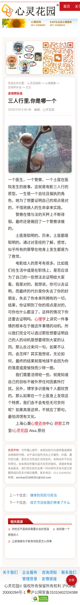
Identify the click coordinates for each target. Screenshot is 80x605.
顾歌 (58, 424)
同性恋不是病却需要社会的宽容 (30, 529)
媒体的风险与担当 (43, 495)
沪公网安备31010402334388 (54, 592)
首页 (66, 6)
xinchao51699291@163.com (33, 477)
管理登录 (29, 579)
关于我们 (10, 572)
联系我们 (68, 572)
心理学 (40, 319)
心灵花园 (20, 431)
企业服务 (29, 572)
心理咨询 (38, 424)
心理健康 (50, 83)
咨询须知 (49, 572)
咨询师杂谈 (14, 87)
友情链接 (49, 579)
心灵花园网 (30, 10)
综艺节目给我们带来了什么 (50, 502)
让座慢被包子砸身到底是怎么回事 (32, 541)
